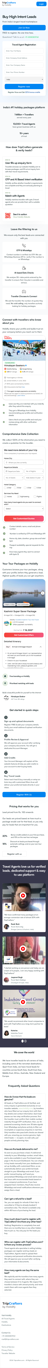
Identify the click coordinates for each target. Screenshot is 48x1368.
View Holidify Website (21, 217)
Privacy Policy (7, 1350)
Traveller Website (8, 1353)
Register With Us (24, 794)
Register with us (14, 854)
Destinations (6, 1325)
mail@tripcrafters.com (10, 1339)
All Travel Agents (8, 1318)
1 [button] (22, 1041)
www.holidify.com (25, 1108)
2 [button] (25, 1041)
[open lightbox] (23, 895)
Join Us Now (24, 27)
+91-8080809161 (31, 37)
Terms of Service (8, 1347)
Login (41, 4)
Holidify (4, 1322)
